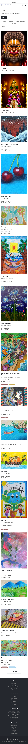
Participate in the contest (14, 712)
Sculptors (14, 701)
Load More (14, 671)
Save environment (6, 520)
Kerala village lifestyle (7, 442)
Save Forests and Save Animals (9, 658)
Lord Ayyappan (5, 110)
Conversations (14, 718)
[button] (22, 5)
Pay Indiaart (14, 731)
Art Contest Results (14, 714)
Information (4, 276)
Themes (14, 689)
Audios (12, 727)
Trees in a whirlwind (6, 570)
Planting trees (5, 227)
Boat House (4, 471)
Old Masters (14, 702)
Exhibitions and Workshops (14, 715)
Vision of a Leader (6, 323)
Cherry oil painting (6, 196)
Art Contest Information (14, 711)
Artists (14, 696)
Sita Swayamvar (5, 408)
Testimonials (14, 725)
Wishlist (14, 0)
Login (25, 0)
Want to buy (9, 0)
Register (14, 2)
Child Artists (14, 698)
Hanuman (3, 68)
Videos (15, 727)
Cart (4, 0)
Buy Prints (14, 685)
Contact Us (20, 0)
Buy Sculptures (14, 688)
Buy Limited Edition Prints (14, 686)
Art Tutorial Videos (14, 717)
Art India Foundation (14, 733)
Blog (14, 728)
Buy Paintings (14, 683)
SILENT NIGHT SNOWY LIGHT (9, 144)
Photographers (14, 704)
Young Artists (14, 699)
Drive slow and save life (7, 630)
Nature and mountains (7, 599)
